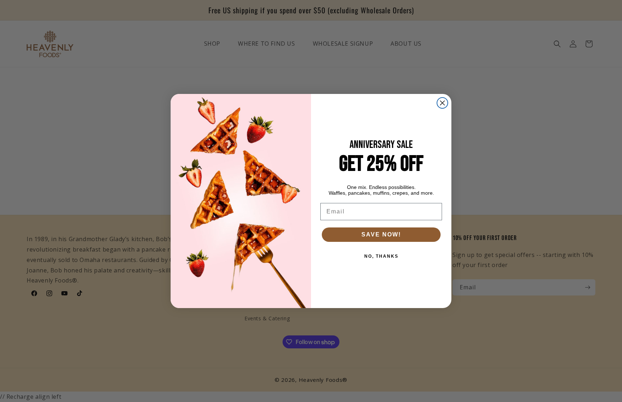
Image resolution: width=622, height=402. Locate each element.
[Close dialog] (442, 103)
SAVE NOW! (381, 234)
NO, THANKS (381, 256)
